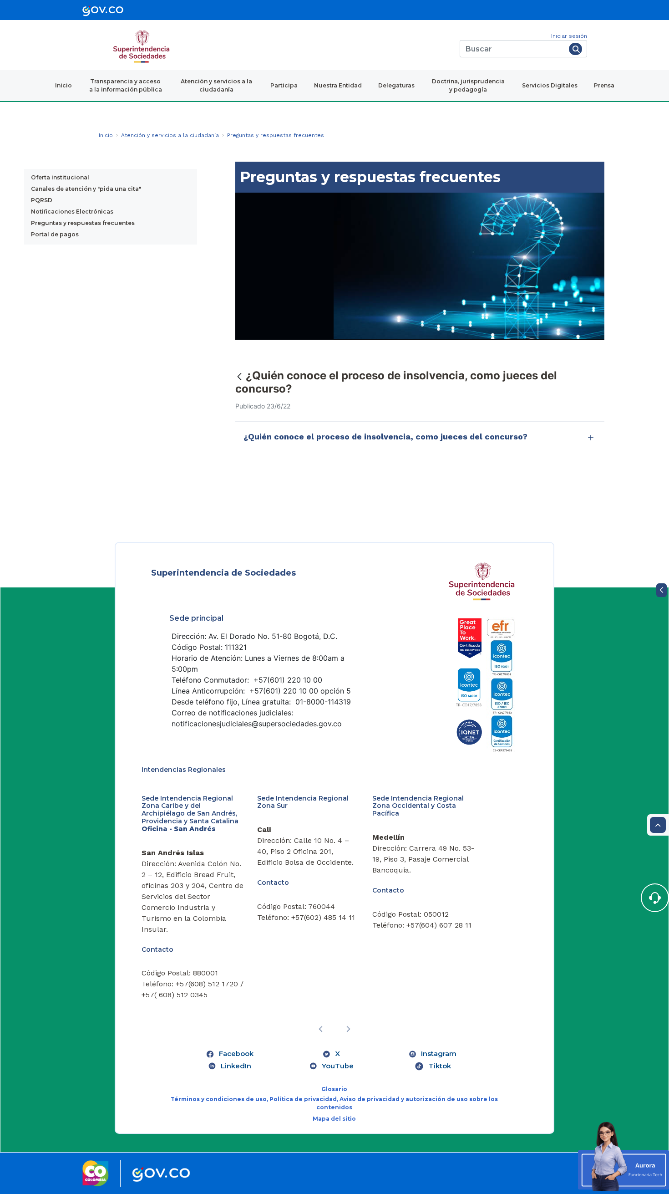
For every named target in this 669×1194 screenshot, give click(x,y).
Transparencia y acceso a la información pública (125, 85)
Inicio (63, 85)
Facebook (236, 1054)
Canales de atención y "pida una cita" (86, 188)
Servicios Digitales (550, 85)
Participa (284, 85)
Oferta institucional (60, 177)
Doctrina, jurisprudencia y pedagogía (468, 85)
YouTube (338, 1066)
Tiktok (440, 1066)
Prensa (604, 85)
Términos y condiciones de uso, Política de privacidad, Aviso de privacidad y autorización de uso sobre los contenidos (334, 1103)
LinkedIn (236, 1066)
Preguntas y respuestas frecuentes (83, 222)
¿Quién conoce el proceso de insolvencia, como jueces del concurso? (385, 436)
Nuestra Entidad (338, 85)
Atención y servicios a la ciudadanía (216, 85)
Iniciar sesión (569, 36)
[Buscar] (575, 49)
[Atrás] (239, 376)
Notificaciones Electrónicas (72, 211)
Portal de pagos (55, 234)
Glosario (334, 1089)
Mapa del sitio (334, 1118)
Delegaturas (396, 85)
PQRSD (41, 200)
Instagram (438, 1054)
